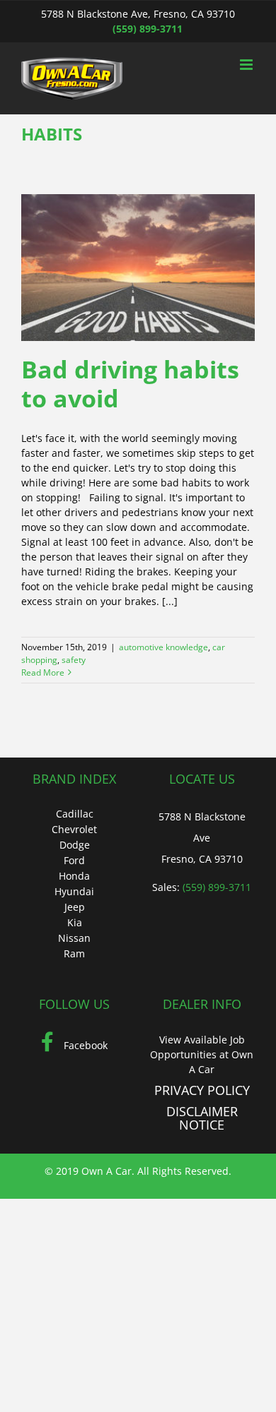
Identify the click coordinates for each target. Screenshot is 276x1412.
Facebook (84, 1045)
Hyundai (74, 891)
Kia (74, 922)
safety (74, 660)
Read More (42, 672)
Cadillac (74, 813)
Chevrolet (74, 829)
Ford (74, 860)
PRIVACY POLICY (202, 1090)
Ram (74, 953)
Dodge (74, 844)
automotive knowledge (163, 647)
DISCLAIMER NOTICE (202, 1118)
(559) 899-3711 (148, 28)
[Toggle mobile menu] (247, 64)
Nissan (74, 938)
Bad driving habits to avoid (130, 383)
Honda (74, 875)
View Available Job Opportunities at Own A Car (201, 1054)
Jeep (74, 907)
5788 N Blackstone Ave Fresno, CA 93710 (202, 838)
